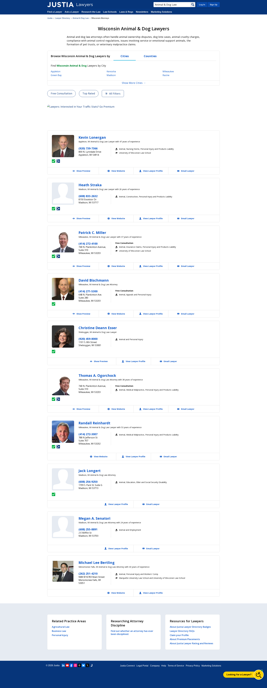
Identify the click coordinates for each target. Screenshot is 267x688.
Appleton (55, 71)
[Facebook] (71, 665)
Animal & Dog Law (81, 18)
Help (163, 666)
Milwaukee (168, 71)
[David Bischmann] (63, 289)
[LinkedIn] (63, 665)
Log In (202, 4)
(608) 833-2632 (88, 196)
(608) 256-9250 (88, 482)
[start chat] (259, 675)
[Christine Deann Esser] (63, 336)
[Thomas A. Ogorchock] (63, 384)
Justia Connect (127, 666)
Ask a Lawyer (72, 12)
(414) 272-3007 (88, 434)
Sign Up (213, 4)
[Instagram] (75, 665)
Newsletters (142, 12)
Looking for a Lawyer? (239, 674)
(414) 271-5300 (88, 291)
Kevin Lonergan (92, 137)
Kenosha (111, 71)
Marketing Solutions (161, 12)
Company (155, 666)
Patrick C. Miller (92, 232)
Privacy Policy (193, 666)
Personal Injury (60, 635)
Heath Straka (90, 184)
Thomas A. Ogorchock (97, 375)
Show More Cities (132, 83)
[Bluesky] (83, 665)
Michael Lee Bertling (97, 562)
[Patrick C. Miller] (63, 241)
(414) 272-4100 (88, 243)
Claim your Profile (179, 635)
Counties (150, 56)
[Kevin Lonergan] (63, 146)
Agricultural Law (60, 626)
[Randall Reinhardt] (63, 432)
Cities (125, 56)
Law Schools (110, 12)
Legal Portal (142, 666)
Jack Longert (90, 470)
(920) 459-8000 (88, 339)
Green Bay (56, 75)
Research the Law (90, 12)
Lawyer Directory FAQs (182, 631)
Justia (49, 18)
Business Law (59, 631)
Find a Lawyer (54, 12)
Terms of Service (176, 666)
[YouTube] (67, 665)
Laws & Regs (126, 12)
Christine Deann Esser (98, 327)
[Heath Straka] (63, 193)
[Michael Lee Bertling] (63, 571)
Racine (166, 75)
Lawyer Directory (62, 18)
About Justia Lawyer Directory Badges (190, 626)
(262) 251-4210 (88, 573)
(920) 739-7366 (88, 148)
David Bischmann (94, 280)
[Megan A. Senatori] (63, 527)
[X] (87, 665)
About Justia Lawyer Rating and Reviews (191, 643)
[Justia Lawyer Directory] (60, 4)
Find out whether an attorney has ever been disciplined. (132, 632)
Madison (111, 75)
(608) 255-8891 (88, 529)
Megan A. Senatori (94, 518)
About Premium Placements (185, 639)
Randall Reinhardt (94, 423)
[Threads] (79, 665)
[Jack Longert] (63, 479)
